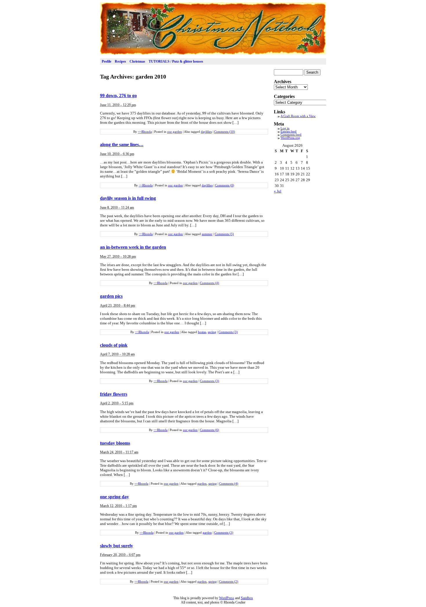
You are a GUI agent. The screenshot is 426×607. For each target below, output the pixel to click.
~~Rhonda (145, 131)
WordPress (226, 598)
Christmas (137, 61)
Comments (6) (209, 430)
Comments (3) (228, 332)
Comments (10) (224, 131)
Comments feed (291, 134)
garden (202, 483)
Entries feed (288, 131)
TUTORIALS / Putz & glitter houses (176, 61)
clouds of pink (114, 345)
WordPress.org (290, 137)
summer (207, 234)
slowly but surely (116, 545)
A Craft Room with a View (298, 116)
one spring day (114, 496)
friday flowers (113, 394)
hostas (202, 332)
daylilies (206, 131)
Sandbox (247, 598)
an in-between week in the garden (133, 247)
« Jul (277, 191)
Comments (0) (224, 185)
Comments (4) (209, 283)
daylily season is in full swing (128, 198)
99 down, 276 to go (118, 95)
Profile (106, 61)
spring (212, 332)
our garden (174, 131)
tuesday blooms (115, 443)
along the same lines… (121, 144)
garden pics (111, 296)
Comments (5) (224, 234)
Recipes (120, 61)
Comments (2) (228, 581)
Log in (285, 128)
